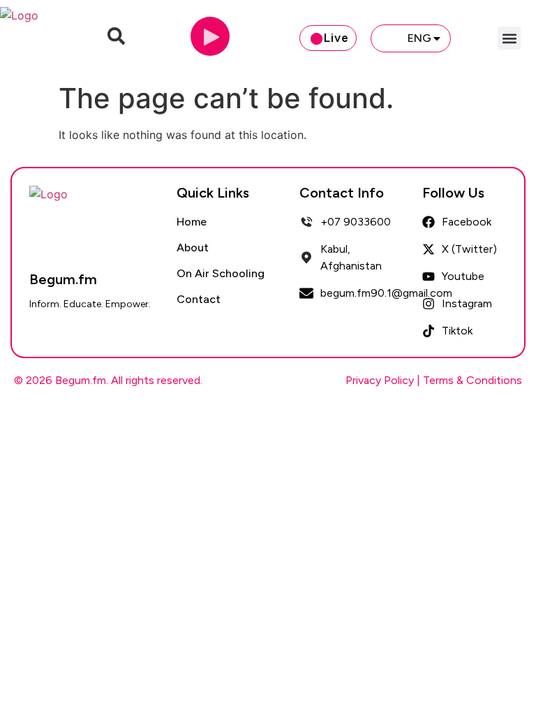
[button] (509, 38)
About (193, 247)
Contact (199, 299)
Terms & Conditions (472, 380)
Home (192, 221)
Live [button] (336, 38)
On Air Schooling (221, 273)
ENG (419, 38)
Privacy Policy (379, 380)
